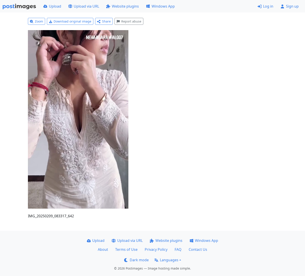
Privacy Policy (156, 249)
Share (106, 21)
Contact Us (198, 249)
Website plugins (125, 6)
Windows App (163, 6)
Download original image (72, 21)
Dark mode (139, 259)
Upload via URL (86, 6)
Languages (169, 259)
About (103, 249)
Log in (268, 6)
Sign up (292, 6)
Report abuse (131, 21)
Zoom (39, 21)
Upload (55, 6)
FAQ (178, 249)
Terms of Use (126, 249)
